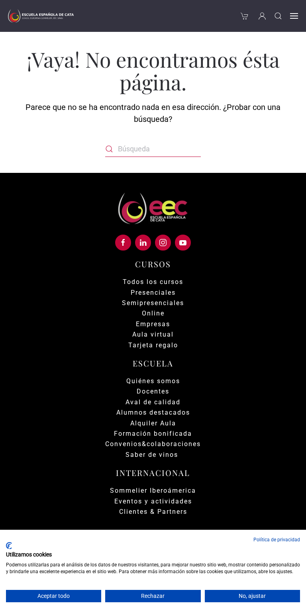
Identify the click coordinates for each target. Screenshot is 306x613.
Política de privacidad (276, 539)
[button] (278, 16)
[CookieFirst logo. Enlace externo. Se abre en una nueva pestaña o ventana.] (9, 545)
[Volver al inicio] (41, 16)
